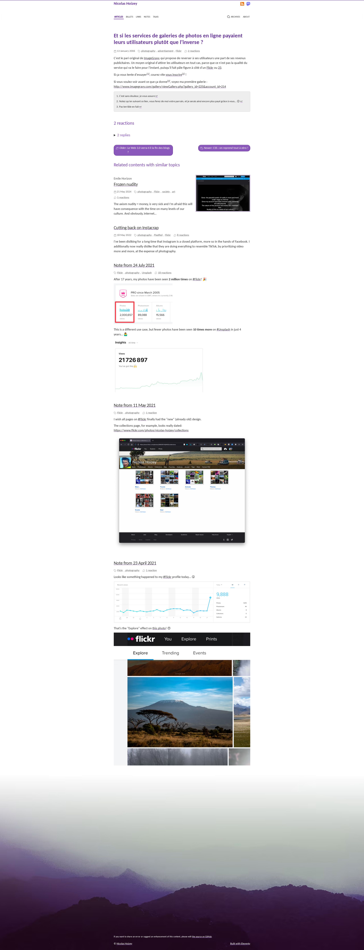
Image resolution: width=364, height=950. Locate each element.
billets (129, 16)
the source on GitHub (202, 937)
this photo (159, 628)
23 (219, 68)
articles (118, 16)
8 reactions (183, 235)
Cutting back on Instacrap (136, 228)
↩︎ (156, 96)
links (138, 16)
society (166, 192)
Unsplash (147, 273)
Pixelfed (158, 235)
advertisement (165, 51)
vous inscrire (174, 75)
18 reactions (164, 273)
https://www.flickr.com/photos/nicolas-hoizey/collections (151, 430)
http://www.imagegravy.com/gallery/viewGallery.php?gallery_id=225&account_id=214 (170, 86)
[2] (183, 74)
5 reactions (123, 197)
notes (147, 16)
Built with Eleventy (240, 943)
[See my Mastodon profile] (248, 4)
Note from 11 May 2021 (134, 405)
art (173, 192)
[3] (168, 81)
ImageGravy (151, 58)
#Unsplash (223, 329)
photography (148, 51)
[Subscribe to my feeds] (242, 4)
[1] (148, 74)
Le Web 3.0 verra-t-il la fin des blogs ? (144, 150)
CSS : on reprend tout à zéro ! (226, 148)
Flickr (179, 51)
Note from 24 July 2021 (134, 265)
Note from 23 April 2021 (135, 563)
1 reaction (151, 413)
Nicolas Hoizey (125, 4)
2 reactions (194, 51)
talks (155, 16)
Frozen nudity (126, 184)
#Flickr (197, 279)
